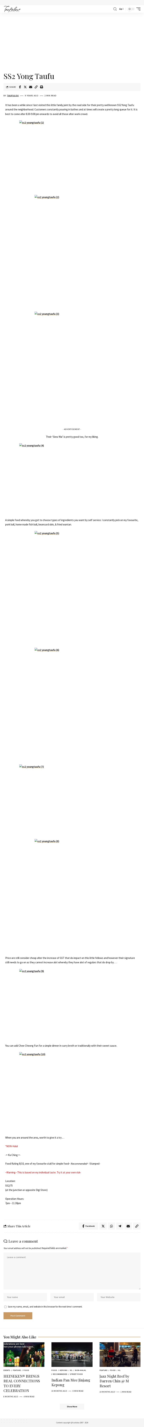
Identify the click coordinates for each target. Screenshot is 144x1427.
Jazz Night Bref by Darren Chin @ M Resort (114, 1381)
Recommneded (60, 1374)
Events (7, 1370)
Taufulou (13, 95)
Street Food (76, 1374)
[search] (115, 9)
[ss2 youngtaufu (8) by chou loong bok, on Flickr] (72, 895)
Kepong (64, 1370)
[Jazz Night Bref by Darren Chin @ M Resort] (120, 1354)
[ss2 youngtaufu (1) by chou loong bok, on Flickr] (72, 155)
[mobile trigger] (137, 9)
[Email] (30, 87)
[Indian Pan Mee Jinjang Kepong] (71, 1354)
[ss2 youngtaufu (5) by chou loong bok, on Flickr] (72, 587)
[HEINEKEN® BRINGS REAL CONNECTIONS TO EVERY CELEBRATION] (24, 1354)
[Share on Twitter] (25, 87)
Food (26, 1370)
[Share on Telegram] (119, 1226)
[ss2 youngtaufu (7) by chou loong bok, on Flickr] (72, 799)
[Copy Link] (36, 87)
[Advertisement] (72, 42)
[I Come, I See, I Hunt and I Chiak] (12, 9)
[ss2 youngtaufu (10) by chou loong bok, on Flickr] (72, 1087)
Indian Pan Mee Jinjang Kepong (70, 1382)
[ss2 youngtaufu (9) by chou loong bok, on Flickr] (72, 1004)
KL (71, 1370)
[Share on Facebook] (19, 87)
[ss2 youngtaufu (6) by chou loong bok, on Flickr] (72, 704)
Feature (17, 1370)
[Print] (41, 87)
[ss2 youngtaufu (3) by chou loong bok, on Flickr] (72, 368)
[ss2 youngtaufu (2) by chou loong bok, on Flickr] (72, 251)
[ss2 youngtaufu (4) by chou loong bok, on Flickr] (72, 478)
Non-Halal (80, 1370)
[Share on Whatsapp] (111, 1226)
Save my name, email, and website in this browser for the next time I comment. (45, 1306)
